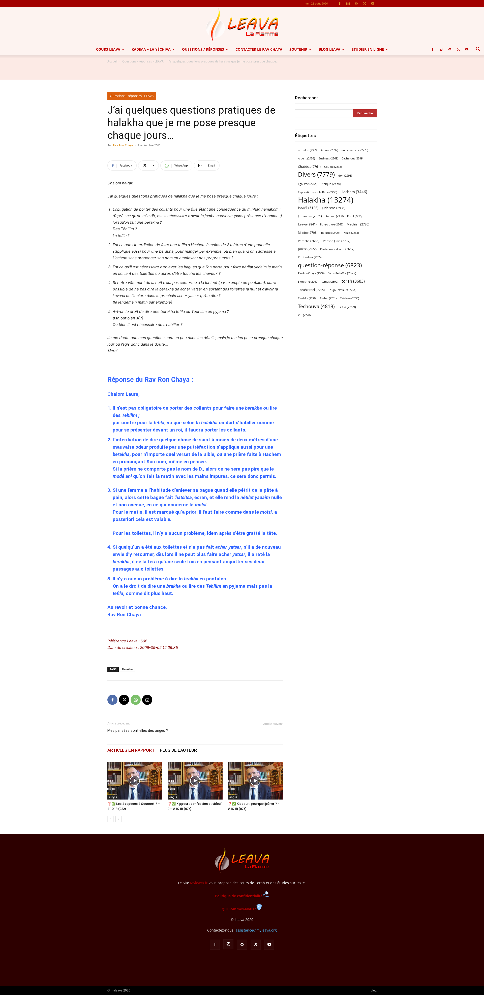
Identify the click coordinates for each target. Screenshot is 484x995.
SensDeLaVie (342, 273)
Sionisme (308, 281)
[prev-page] (110, 819)
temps (330, 281)
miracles (330, 233)
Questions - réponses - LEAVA (143, 61)
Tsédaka (349, 298)
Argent (306, 158)
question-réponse (330, 265)
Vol (304, 315)
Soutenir (298, 49)
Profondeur (309, 257)
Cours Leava (108, 49)
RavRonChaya (311, 273)
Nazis (351, 233)
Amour (329, 150)
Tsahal (328, 298)
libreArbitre (331, 224)
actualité (307, 150)
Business (328, 158)
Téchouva (316, 306)
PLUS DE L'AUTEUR (178, 750)
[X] (364, 3)
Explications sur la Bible (317, 192)
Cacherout (352, 158)
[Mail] (356, 3)
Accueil (112, 61)
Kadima (334, 216)
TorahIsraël (311, 289)
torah (353, 281)
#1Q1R (113, 797)
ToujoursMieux (342, 290)
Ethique (331, 184)
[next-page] (118, 819)
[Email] (147, 700)
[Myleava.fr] (242, 25)
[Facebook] (339, 3)
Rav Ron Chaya (123, 145)
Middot (308, 232)
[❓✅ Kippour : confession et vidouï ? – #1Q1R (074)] (195, 781)
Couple (333, 167)
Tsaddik (307, 298)
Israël (308, 207)
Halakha (127, 669)
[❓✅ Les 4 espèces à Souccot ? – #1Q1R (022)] (134, 781)
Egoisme (307, 184)
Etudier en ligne (368, 49)
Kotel (354, 216)
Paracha (308, 241)
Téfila (347, 307)
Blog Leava (329, 49)
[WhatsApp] (136, 700)
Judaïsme (333, 208)
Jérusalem (310, 216)
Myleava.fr (199, 882)
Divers (316, 174)
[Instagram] (348, 3)
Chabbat (309, 166)
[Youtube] (373, 3)
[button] (478, 49)
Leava (307, 224)
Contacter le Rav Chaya (258, 49)
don (345, 175)
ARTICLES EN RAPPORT (131, 750)
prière (307, 249)
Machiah (358, 224)
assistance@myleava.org (256, 930)
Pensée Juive (336, 241)
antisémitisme (355, 150)
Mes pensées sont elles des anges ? (137, 730)
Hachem (354, 191)
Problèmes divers (337, 249)
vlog (374, 990)
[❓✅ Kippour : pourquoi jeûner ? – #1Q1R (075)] (255, 781)
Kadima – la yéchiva (151, 49)
